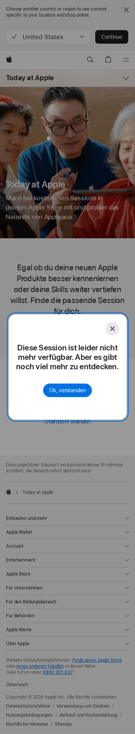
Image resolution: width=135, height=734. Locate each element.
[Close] (112, 328)
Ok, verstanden (67, 390)
